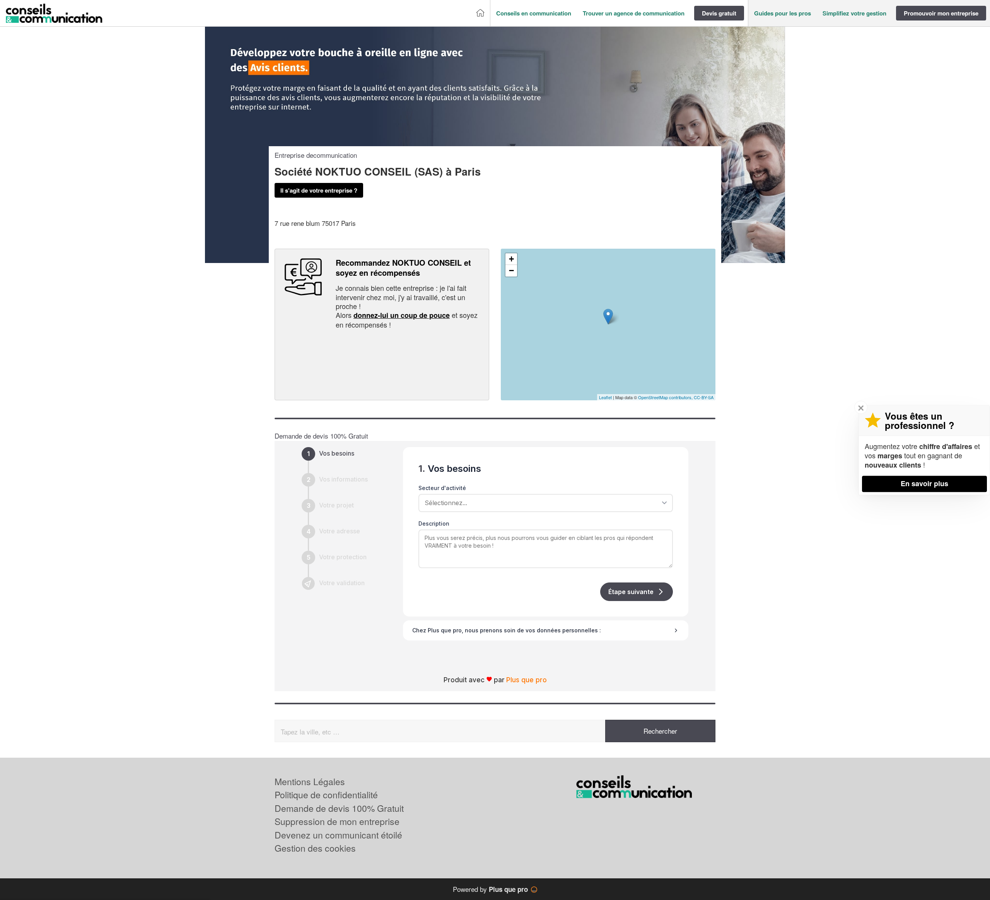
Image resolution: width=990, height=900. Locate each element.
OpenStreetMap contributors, (666, 397)
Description (433, 523)
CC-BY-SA (703, 397)
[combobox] (543, 503)
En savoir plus (924, 483)
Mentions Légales (310, 781)
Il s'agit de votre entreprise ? (318, 190)
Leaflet (605, 397)
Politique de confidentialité (326, 794)
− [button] (511, 270)
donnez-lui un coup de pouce (401, 315)
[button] (533, 13)
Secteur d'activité (442, 488)
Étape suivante (631, 592)
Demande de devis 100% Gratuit (339, 808)
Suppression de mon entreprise (337, 821)
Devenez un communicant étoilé (338, 834)
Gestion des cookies (315, 848)
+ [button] (511, 259)
